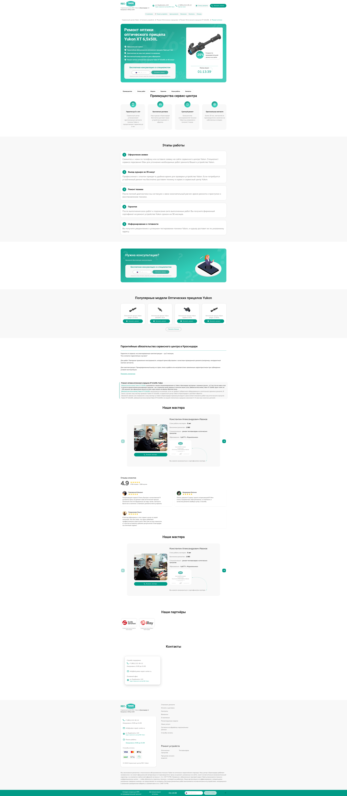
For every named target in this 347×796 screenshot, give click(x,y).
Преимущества (127, 91)
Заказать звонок (219, 5)
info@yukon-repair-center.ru (135, 728)
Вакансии (183, 14)
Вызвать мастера (151, 454)
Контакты (192, 14)
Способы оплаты (167, 733)
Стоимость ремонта (168, 705)
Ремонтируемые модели (169, 721)
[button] (224, 441)
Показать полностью (128, 374)
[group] (129, 624)
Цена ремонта (174, 14)
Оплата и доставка (167, 708)
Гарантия (163, 91)
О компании (149, 14)
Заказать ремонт (133, 321)
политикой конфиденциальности (163, 76)
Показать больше (173, 329)
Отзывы (199, 14)
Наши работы (175, 91)
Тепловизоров (184, 750)
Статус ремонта (203, 5)
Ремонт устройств (162, 14)
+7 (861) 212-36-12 (185, 5)
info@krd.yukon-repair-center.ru (140, 671)
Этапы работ (141, 91)
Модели (152, 91)
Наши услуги (165, 724)
